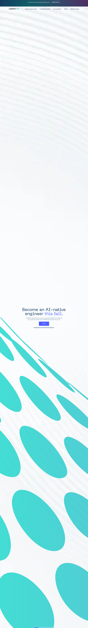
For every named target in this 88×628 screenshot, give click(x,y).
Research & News (74, 9)
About (65, 9)
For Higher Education (45, 9)
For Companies (57, 9)
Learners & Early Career (31, 9)
